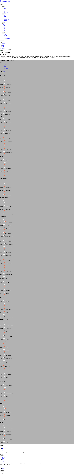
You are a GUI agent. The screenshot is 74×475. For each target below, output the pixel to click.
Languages (2, 455)
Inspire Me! (1, 453)
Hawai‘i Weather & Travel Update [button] (5, 1)
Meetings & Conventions (5, 449)
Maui (4, 67)
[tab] (37, 1)
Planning (3, 32)
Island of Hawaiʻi (6, 68)
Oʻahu (4, 65)
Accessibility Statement (5, 467)
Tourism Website (4, 448)
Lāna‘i (3, 72)
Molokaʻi (5, 66)
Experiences (3, 13)
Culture (3, 22)
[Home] (1, 48)
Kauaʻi (5, 64)
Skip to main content (3, 0)
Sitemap (3, 468)
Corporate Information (5, 450)
